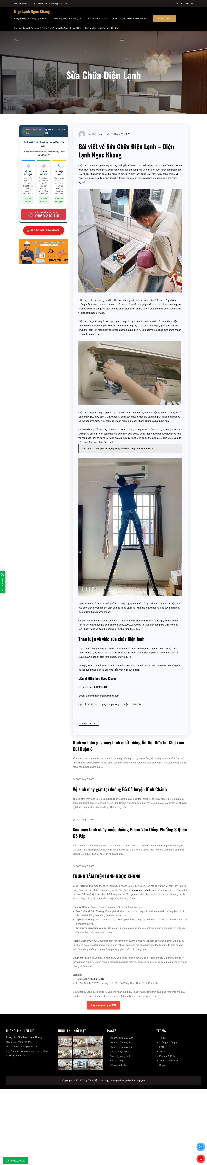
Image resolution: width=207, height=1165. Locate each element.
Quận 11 (127, 704)
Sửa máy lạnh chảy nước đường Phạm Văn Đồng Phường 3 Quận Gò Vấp (130, 832)
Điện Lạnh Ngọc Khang (32, 11)
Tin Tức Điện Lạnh (89, 723)
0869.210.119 (97, 979)
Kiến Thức (164, 18)
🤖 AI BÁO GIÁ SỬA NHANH (44, 230)
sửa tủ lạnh (150, 890)
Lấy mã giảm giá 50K (103, 1005)
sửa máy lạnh (136, 890)
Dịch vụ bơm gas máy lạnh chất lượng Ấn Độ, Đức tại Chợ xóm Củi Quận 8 (128, 745)
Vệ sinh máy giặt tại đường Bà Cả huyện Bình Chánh (120, 789)
